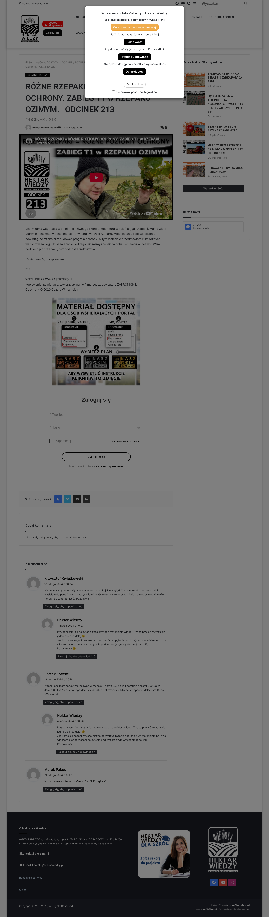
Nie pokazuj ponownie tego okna (136, 92)
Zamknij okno (134, 84)
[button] (135, 27)
